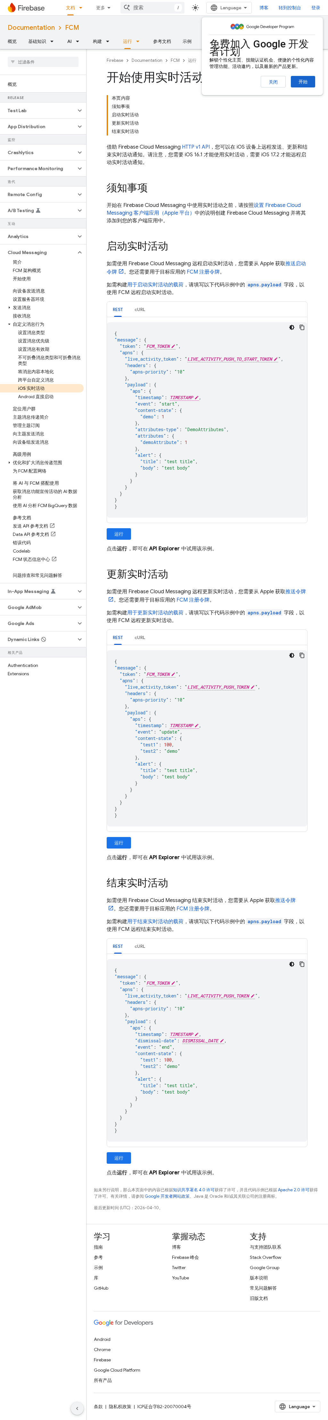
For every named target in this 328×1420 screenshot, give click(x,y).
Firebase (115, 60)
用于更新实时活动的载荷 (155, 613)
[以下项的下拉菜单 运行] (139, 41)
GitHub (101, 1288)
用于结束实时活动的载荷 (155, 921)
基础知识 (37, 41)
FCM (72, 28)
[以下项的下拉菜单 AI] (79, 41)
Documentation (31, 28)
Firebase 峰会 (185, 1257)
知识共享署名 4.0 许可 (194, 1190)
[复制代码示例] (302, 327)
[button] (38, 110)
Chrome (102, 1349)
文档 (70, 8)
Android (102, 1339)
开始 (303, 82)
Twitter (179, 1267)
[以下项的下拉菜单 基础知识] (54, 41)
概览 (12, 41)
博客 (263, 8)
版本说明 (259, 1278)
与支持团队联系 (265, 1247)
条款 (98, 1406)
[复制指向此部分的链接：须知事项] (154, 189)
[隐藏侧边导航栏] (77, 1408)
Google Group (264, 1267)
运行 (127, 41)
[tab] (118, 309)
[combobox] (152, 7)
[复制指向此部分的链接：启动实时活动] (174, 247)
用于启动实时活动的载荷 (155, 285)
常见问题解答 (263, 1288)
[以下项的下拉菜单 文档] (82, 7)
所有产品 (103, 1380)
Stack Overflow (265, 1257)
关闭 (273, 82)
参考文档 (162, 41)
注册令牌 (203, 272)
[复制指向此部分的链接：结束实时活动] (174, 884)
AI (69, 41)
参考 (98, 1257)
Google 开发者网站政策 (167, 1196)
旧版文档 (259, 1298)
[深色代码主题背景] (292, 327)
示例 (187, 41)
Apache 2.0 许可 (293, 1190)
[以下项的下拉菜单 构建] (109, 41)
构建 (97, 41)
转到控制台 (290, 8)
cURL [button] (140, 309)
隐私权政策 (120, 1406)
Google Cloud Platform (117, 1370)
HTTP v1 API (196, 147)
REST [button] (118, 309)
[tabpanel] (207, 420)
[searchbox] (43, 62)
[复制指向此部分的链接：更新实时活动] (174, 575)
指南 (98, 1247)
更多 (100, 8)
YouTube (180, 1278)
